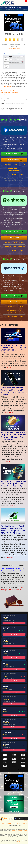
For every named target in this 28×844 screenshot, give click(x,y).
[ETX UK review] (5, 766)
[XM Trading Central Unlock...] (13, 343)
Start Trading (14, 622)
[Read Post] (10, 367)
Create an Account (13, 154)
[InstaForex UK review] (5, 759)
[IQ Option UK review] (23, 763)
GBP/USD (17, 9)
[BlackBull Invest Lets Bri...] (13, 524)
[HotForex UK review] (5, 763)
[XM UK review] (14, 755)
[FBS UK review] (23, 755)
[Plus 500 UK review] (5, 755)
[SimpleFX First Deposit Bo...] (13, 479)
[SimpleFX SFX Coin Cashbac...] (13, 430)
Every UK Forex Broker (14, 174)
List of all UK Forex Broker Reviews (9, 92)
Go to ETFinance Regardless (8, 90)
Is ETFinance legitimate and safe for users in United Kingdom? (14, 104)
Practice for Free (13, 160)
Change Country (5, 94)
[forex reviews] (6, 820)
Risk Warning (15, 823)
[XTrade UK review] (14, 759)
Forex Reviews (12, 7)
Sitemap (25, 823)
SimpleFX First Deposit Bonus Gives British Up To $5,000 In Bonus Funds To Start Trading (13, 483)
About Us (2, 823)
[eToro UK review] (14, 763)
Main (6, 7)
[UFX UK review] (23, 759)
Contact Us (7, 823)
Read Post (19, 841)
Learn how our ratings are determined (14, 48)
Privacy (10, 823)
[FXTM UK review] (23, 766)
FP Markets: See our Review (14, 307)
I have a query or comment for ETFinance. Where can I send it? (14, 109)
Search (22, 823)
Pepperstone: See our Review (14, 165)
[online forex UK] (7, 4)
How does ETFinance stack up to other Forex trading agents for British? (14, 99)
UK (2, 7)
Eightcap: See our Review (14, 242)
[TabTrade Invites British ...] (13, 385)
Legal (19, 823)
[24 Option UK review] (14, 766)
